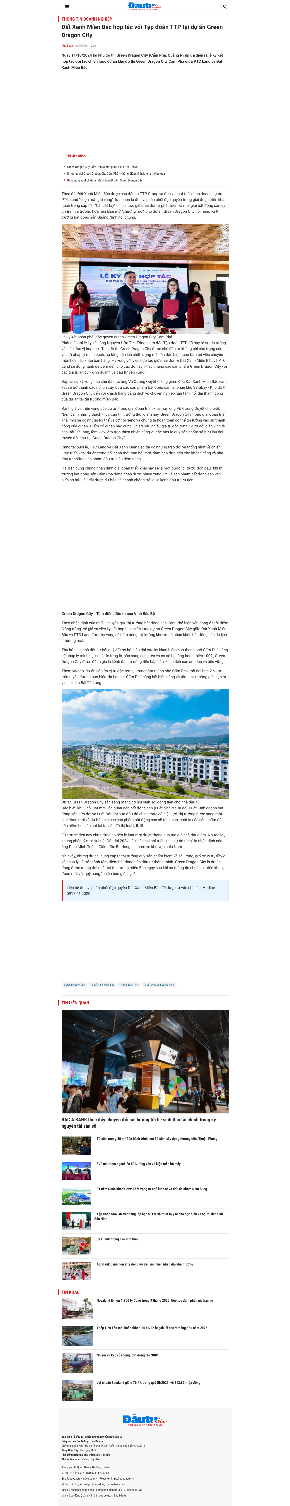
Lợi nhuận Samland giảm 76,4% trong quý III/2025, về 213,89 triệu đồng (149, 1382)
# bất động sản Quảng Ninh (159, 984)
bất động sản (209, 205)
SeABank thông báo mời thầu (118, 1239)
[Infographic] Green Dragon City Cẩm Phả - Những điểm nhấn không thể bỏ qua (116, 174)
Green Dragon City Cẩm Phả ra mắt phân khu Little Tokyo (102, 167)
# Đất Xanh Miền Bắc (103, 984)
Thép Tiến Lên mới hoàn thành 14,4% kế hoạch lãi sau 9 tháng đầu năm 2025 (152, 1328)
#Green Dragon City (74, 984)
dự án (217, 194)
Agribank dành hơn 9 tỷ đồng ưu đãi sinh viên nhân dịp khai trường (145, 1264)
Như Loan (67, 46)
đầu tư (133, 194)
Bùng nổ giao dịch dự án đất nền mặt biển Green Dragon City (105, 180)
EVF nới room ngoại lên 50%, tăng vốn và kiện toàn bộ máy (139, 1164)
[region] (145, 111)
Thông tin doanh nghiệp (87, 19)
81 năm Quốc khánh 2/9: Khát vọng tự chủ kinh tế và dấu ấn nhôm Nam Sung (152, 1189)
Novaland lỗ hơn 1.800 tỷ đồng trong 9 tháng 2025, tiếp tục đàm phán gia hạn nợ (155, 1300)
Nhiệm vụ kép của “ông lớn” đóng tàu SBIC (127, 1355)
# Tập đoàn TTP (129, 984)
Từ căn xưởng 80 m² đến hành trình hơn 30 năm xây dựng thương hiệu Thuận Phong (157, 1139)
